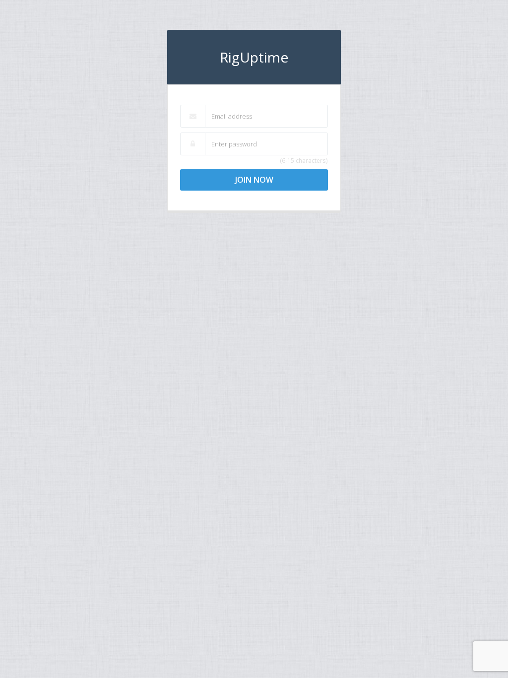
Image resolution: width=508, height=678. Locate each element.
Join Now (254, 179)
